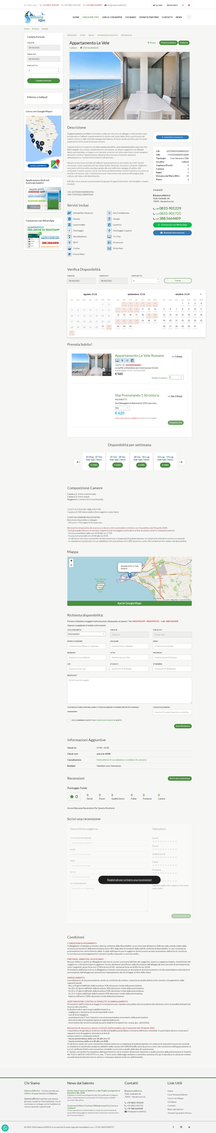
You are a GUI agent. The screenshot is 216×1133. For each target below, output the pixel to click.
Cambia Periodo (43, 80)
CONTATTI (167, 17)
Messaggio (72, 675)
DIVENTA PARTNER (149, 17)
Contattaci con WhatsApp (173, 224)
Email (155, 641)
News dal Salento (175, 1109)
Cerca (178, 280)
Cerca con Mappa (175, 1098)
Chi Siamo (172, 1102)
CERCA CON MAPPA (112, 17)
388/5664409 (172, 621)
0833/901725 (153, 621)
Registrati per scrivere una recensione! (129, 879)
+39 (168, 214)
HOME (76, 17)
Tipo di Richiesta (74, 630)
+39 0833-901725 (72, 5)
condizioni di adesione (105, 720)
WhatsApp (32, 5)
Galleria (184, 42)
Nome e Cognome (75, 641)
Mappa (82, 35)
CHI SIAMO (130, 17)
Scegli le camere (159, 378)
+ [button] (71, 560)
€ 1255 (117, 465)
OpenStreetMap (185, 599)
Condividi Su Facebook (173, 137)
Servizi (91, 35)
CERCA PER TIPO (90, 17)
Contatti (171, 1105)
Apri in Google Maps (129, 603)
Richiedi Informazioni (173, 232)
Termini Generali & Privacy (180, 1113)
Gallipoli (73, 47)
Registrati (172, 5)
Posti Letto (32, 65)
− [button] (71, 565)
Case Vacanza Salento (178, 1094)
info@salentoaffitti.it (116, 5)
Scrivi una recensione (180, 778)
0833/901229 (138, 621)
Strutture (35, 29)
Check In (30, 43)
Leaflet (167, 599)
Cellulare (114, 641)
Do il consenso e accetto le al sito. (97, 720)
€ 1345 (141, 465)
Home (26, 29)
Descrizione (72, 35)
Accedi (158, 5)
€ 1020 (94, 465)
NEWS (179, 17)
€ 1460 (165, 465)
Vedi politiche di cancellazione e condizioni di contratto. (122, 760)
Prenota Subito (168, 42)
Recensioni (126, 35)
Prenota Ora (176, 422)
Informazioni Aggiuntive (107, 35)
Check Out (31, 54)
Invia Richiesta (183, 726)
